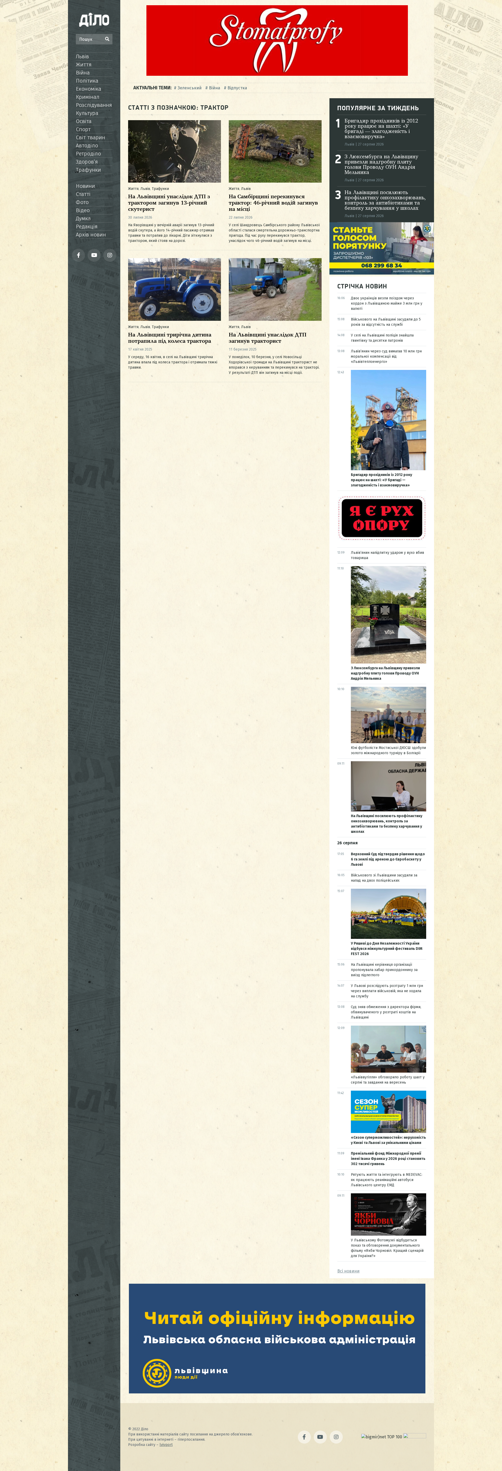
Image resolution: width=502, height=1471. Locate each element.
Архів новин (91, 234)
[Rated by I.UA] (414, 1436)
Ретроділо (88, 153)
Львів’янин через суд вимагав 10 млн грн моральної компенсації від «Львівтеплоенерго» (386, 356)
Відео (83, 210)
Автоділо (87, 145)
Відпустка (237, 87)
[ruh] (381, 539)
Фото (82, 202)
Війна (83, 72)
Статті (83, 194)
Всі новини (348, 1271)
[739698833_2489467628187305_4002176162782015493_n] (277, 74)
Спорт (83, 129)
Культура (87, 113)
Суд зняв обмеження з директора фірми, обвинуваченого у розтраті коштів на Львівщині (386, 1012)
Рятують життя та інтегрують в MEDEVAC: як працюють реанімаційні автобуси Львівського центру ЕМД (386, 1179)
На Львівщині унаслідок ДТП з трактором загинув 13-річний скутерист (169, 203)
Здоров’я (87, 161)
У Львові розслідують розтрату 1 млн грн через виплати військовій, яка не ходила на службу (387, 991)
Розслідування (94, 105)
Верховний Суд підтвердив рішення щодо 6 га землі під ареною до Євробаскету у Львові (388, 859)
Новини (85, 186)
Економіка (88, 88)
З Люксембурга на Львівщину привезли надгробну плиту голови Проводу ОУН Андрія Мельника (381, 164)
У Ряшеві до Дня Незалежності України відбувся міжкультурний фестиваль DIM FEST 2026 (386, 948)
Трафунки (88, 169)
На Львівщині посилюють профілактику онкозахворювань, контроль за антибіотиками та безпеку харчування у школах (385, 200)
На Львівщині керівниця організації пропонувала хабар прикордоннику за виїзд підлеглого (384, 969)
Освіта (84, 121)
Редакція (87, 226)
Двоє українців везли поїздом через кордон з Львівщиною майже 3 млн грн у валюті (386, 303)
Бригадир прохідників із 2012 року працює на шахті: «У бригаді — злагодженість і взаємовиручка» (381, 129)
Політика (87, 80)
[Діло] (94, 19)
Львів (82, 56)
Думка (83, 218)
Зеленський (190, 87)
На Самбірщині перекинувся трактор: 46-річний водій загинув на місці (273, 203)
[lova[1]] (277, 1391)
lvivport (166, 1445)
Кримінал (87, 97)
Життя (84, 64)
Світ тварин (90, 137)
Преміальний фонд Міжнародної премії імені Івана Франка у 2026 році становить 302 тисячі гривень (388, 1158)
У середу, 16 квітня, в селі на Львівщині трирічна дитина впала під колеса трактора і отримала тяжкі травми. (172, 362)
